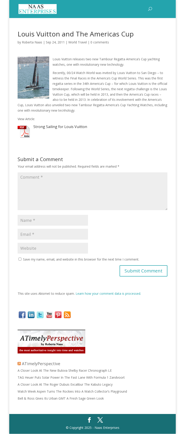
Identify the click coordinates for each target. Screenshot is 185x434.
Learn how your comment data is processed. (108, 293)
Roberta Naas (32, 42)
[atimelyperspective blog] (51, 352)
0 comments (99, 42)
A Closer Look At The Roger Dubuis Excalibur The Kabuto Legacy (65, 384)
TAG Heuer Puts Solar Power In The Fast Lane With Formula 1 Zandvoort (71, 377)
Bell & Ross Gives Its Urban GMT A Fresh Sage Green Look (61, 398)
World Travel (77, 42)
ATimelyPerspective (41, 363)
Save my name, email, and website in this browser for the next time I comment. (81, 259)
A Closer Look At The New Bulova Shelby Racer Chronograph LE (65, 370)
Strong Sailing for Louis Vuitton (60, 126)
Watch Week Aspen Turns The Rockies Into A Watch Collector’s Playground (72, 391)
